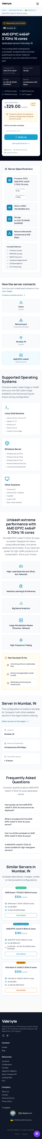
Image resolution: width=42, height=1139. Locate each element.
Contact (5, 1095)
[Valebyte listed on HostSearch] (25, 1113)
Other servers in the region (14, 721)
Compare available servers (12, 295)
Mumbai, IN (31, 10)
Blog (3, 1050)
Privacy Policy (7, 1101)
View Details (21, 915)
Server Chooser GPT (9, 1074)
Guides (4, 1047)
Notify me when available (14, 125)
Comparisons (7, 1064)
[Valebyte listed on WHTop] (13, 1113)
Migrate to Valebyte (9, 1071)
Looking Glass (7, 1077)
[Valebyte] (9, 1021)
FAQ (3, 1081)
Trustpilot (6, 1107)
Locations (5, 1061)
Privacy (24, 1134)
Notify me (22, 137)
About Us (5, 1091)
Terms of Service (8, 1098)
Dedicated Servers (16, 10)
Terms (17, 1134)
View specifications (20, 143)
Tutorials (5, 1068)
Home (4, 10)
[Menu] (37, 3)
